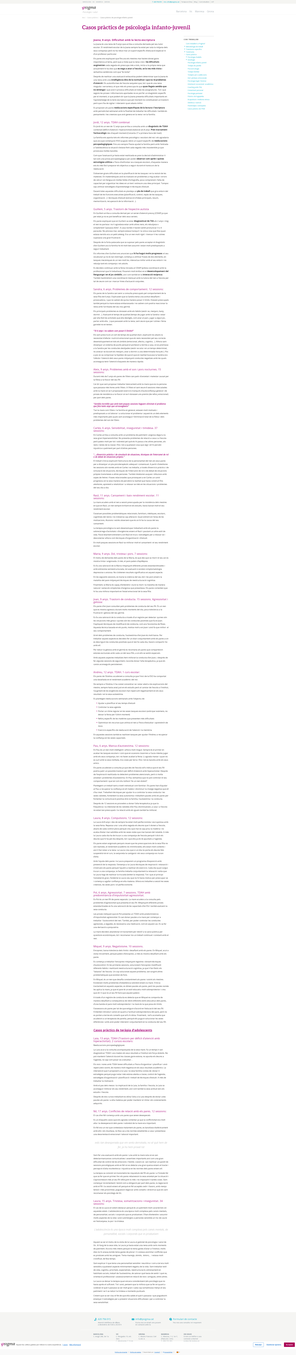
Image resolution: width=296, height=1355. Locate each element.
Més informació (75, 1345)
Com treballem (204, 2)
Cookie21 (157, 1352)
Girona (107, 2)
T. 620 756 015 (157, 2)
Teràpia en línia (186, 2)
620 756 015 (104, 1319)
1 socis (65, 1345)
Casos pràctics (92, 17)
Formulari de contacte (185, 1319)
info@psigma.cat (144, 1319)
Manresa (99, 2)
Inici (83, 17)
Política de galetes (135, 1352)
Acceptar (289, 1345)
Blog (195, 2)
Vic (93, 2)
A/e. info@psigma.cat (171, 2)
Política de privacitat (121, 1352)
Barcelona (87, 2)
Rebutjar (258, 1345)
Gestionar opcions (274, 1345)
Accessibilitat (168, 1352)
